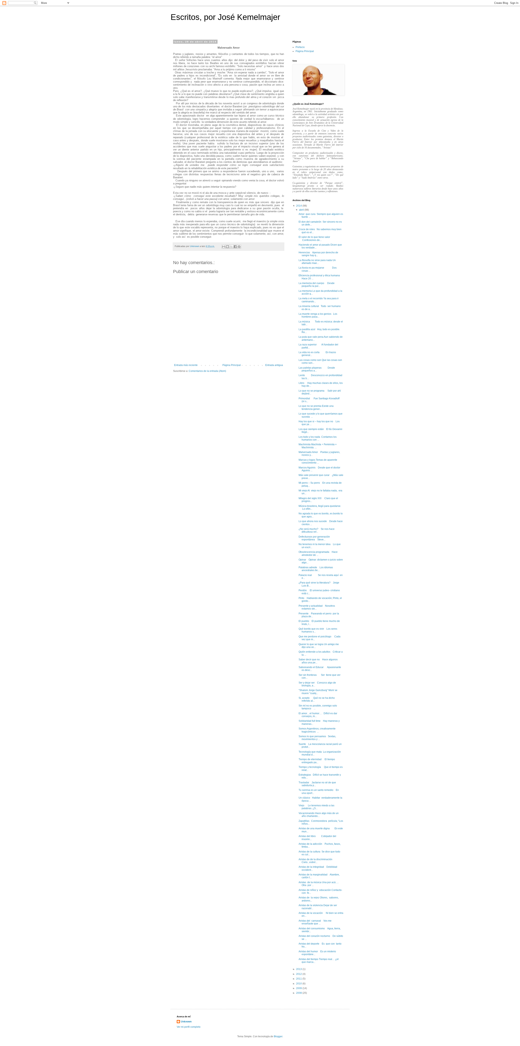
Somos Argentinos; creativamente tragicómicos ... (317, 730)
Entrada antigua (274, 365)
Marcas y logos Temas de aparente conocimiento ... (318, 461)
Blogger (278, 1036)
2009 (299, 988)
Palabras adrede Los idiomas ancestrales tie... (316, 569)
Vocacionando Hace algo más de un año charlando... (319, 814)
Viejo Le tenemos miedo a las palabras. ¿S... (316, 807)
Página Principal (231, 365)
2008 (299, 993)
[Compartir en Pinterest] (239, 247)
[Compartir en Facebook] (235, 247)
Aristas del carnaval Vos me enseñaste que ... (315, 922)
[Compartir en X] (231, 247)
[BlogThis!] (227, 247)
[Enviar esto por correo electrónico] (224, 247)
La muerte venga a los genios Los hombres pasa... (318, 315)
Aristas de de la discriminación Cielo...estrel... (315, 861)
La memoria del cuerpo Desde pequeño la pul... (317, 284)
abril (301, 209)
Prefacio (300, 47)
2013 (299, 969)
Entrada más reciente (186, 365)
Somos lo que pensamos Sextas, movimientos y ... (317, 738)
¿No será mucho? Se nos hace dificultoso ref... (317, 530)
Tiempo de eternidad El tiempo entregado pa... (317, 761)
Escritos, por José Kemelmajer (225, 17)
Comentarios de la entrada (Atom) (207, 371)
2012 (299, 974)
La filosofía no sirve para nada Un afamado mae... (317, 261)
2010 (299, 983)
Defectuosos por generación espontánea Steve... (314, 538)
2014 (299, 205)
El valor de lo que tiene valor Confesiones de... (314, 238)
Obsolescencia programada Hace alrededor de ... (318, 553)
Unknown (186, 1021)
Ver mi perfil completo (188, 1026)
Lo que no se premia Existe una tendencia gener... (316, 407)
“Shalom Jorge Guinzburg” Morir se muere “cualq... (318, 691)
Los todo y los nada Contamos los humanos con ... (318, 438)
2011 (299, 978)
